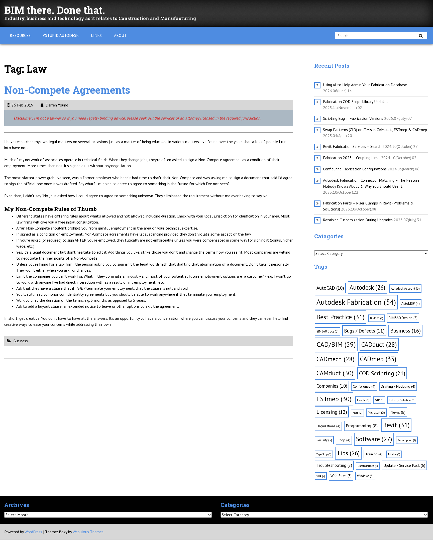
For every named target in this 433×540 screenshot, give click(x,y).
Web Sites (341, 475)
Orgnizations (328, 426)
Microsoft (376, 412)
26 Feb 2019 (22, 104)
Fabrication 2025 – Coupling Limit (351, 157)
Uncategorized (368, 466)
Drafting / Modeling (398, 386)
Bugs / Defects (364, 331)
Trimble (394, 454)
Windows (365, 476)
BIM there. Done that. (54, 10)
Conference (364, 386)
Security (324, 440)
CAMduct (335, 373)
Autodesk (367, 287)
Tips (348, 453)
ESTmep (334, 399)
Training (373, 454)
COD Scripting (382, 373)
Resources (20, 35)
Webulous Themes (88, 531)
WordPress (33, 531)
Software (374, 439)
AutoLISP (410, 303)
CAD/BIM (336, 344)
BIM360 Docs (327, 331)
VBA (320, 476)
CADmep (378, 359)
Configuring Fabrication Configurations (355, 168)
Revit (396, 425)
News (397, 412)
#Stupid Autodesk (61, 35)
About (120, 35)
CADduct (379, 344)
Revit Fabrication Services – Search (352, 146)
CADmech (335, 359)
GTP (379, 400)
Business (20, 340)
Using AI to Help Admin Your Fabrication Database (365, 84)
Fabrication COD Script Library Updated (355, 101)
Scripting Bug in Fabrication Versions (353, 118)
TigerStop (323, 454)
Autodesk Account (405, 288)
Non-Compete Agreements (67, 89)
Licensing (331, 412)
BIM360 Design (403, 317)
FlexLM (363, 400)
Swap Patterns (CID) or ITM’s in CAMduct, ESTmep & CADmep (375, 129)
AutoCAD (330, 288)
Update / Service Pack (404, 465)
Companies (331, 386)
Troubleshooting (334, 465)
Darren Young (56, 104)
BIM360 (376, 318)
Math (357, 412)
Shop (344, 440)
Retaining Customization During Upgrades (358, 219)
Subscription (407, 440)
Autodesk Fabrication (356, 302)
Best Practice (340, 317)
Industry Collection (401, 400)
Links (96, 35)
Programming (362, 425)
